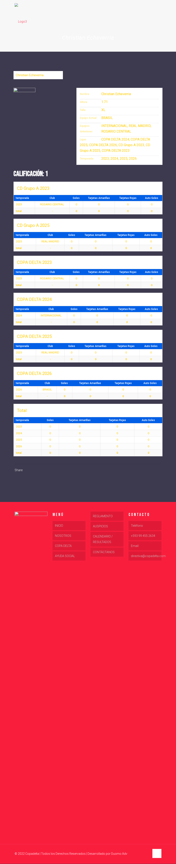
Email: (135, 546)
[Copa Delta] (21, 21)
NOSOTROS (63, 535)
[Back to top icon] (156, 853)
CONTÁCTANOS (104, 552)
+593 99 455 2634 (143, 535)
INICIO (59, 525)
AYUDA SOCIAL (65, 556)
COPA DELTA (63, 546)
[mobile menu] (154, 21)
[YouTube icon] (142, 854)
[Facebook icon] (137, 854)
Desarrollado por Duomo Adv (107, 853)
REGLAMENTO (103, 516)
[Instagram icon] (146, 854)
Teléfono (137, 525)
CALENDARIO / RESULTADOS (103, 539)
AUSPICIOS (100, 526)
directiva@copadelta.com (146, 556)
